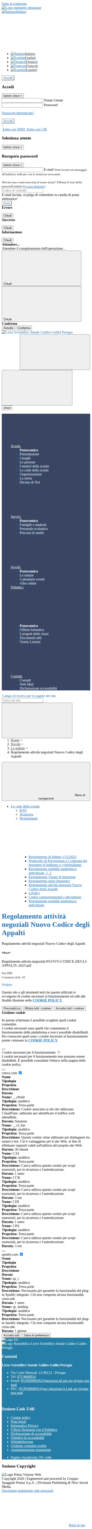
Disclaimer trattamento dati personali (27, 1491)
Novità (15, 744)
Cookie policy (21, 1417)
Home (15, 740)
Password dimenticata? (18, 113)
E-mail (48, 169)
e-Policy (34, 893)
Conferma (24, 328)
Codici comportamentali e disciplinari (55, 897)
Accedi (8, 78)
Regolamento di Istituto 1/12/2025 (53, 857)
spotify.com (10, 1254)
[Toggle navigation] (37, 387)
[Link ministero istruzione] (21, 8)
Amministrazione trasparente (31, 1450)
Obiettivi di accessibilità (27, 1438)
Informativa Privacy (25, 1426)
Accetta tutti (70, 1008)
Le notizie (18, 748)
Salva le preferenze (36, 1335)
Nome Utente (53, 100)
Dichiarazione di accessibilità (31, 1434)
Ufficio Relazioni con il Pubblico (34, 1430)
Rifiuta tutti (38, 1008)
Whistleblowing (22, 1442)
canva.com (10, 1073)
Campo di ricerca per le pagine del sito (29, 696)
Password (51, 105)
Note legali (18, 1422)
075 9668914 (26, 1377)
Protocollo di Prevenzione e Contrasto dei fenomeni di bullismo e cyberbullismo (58, 863)
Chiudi (8, 215)
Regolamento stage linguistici (49, 881)
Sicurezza (26, 814)
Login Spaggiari (35, 186)
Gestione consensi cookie (28, 1446)
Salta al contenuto (14, 4)
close (7, 407)
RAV (23, 810)
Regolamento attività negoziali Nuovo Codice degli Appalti (55, 887)
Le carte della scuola (25, 806)
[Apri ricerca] (55, 352)
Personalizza (12, 1008)
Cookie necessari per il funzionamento (29, 1052)
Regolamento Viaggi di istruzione (52, 877)
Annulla (8, 328)
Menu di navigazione (61, 796)
